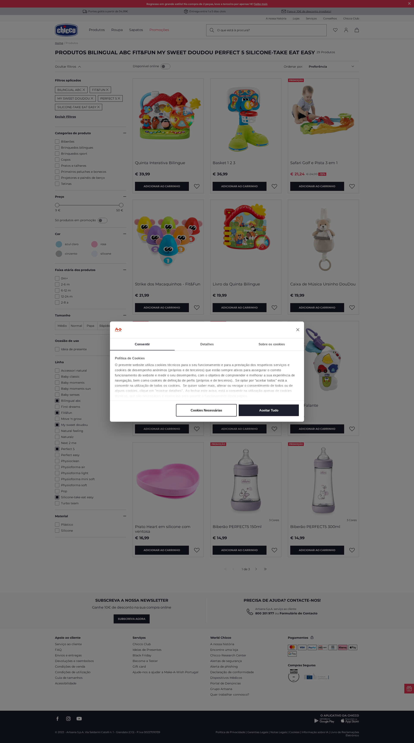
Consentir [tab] (142, 344)
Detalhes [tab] (207, 344)
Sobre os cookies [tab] (272, 344)
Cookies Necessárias (206, 410)
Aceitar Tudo (268, 410)
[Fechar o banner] (297, 329)
